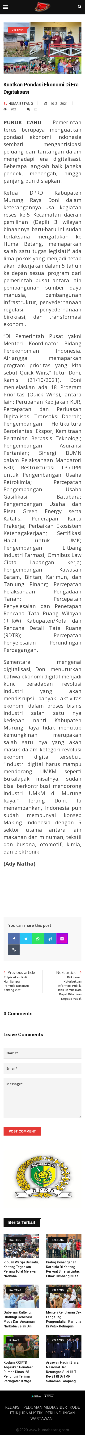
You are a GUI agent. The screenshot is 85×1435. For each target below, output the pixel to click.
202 (13, 109)
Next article (68, 985)
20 (36, 109)
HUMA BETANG (18, 103)
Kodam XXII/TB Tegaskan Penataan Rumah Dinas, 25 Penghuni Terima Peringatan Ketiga (19, 1372)
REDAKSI (13, 1407)
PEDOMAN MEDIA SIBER (45, 1407)
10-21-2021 (59, 103)
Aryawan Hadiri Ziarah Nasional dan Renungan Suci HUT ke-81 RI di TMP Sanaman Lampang (63, 1372)
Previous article (19, 981)
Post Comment (22, 1131)
